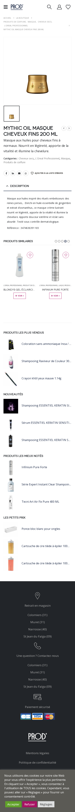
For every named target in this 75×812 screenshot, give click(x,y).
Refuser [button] (29, 804)
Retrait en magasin (38, 606)
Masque (65, 158)
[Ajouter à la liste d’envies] (30, 255)
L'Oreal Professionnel (47, 158)
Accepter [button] (13, 804)
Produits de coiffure (14, 162)
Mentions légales (37, 753)
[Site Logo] (17, 7)
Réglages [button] (46, 804)
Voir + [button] (21, 295)
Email (19, 173)
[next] (69, 128)
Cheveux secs (26, 158)
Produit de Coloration (32, 285)
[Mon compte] (59, 7)
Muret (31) (37, 622)
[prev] (63, 128)
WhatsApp (26, 173)
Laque (61, 285)
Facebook (6, 173)
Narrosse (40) (37, 629)
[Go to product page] (19, 265)
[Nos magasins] (38, 597)
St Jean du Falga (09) (38, 636)
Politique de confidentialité (37, 762)
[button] (6, 6)
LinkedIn (13, 173)
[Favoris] (68, 7)
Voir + (57, 295)
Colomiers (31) (37, 615)
